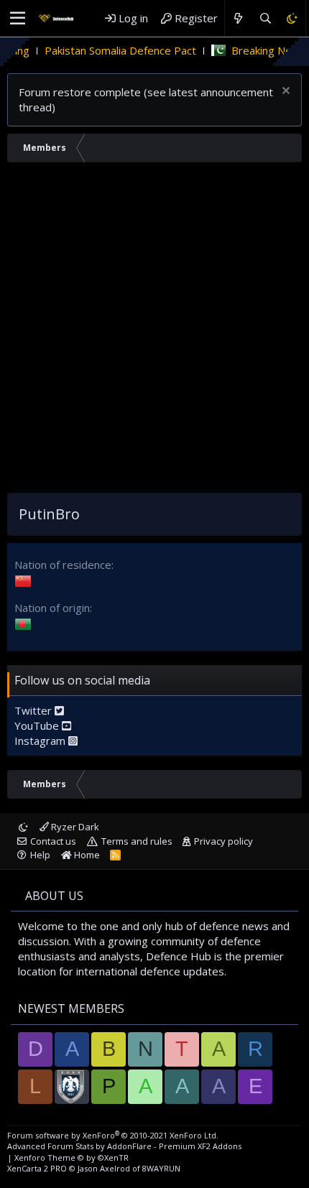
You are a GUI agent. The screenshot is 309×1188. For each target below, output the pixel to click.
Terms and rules (136, 841)
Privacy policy (223, 841)
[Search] (265, 18)
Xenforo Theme (71, 1157)
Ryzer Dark (74, 826)
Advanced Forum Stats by (124, 1146)
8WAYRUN (161, 1168)
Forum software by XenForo (112, 1135)
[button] (17, 18)
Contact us (53, 841)
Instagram (41, 740)
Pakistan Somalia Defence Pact (108, 50)
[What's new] (238, 18)
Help (40, 854)
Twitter (34, 710)
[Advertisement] (154, 331)
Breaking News (256, 50)
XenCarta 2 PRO (37, 1168)
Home (86, 854)
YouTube (38, 725)
